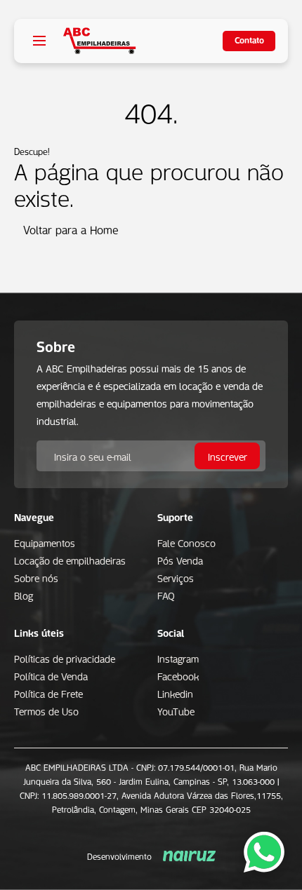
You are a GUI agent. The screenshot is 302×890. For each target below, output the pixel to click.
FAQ (166, 594)
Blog (23, 594)
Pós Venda (180, 559)
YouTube (176, 710)
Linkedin (175, 693)
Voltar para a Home (71, 228)
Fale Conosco (186, 542)
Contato (249, 39)
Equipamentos (44, 542)
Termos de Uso (46, 710)
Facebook (178, 675)
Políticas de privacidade (64, 658)
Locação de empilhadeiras (70, 559)
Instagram (178, 658)
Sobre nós (36, 577)
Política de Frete (48, 693)
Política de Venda (51, 675)
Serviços (175, 577)
